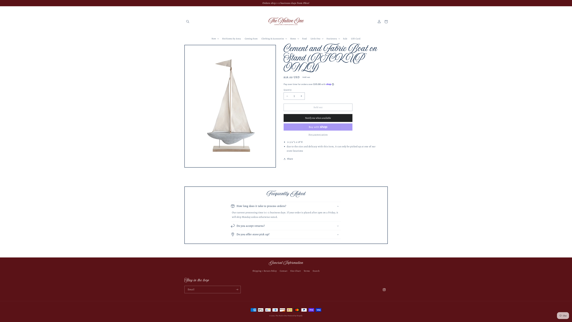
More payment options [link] (318, 134)
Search (316, 270)
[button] (187, 21)
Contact (283, 270)
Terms (307, 270)
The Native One (282, 316)
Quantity (288, 89)
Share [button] (290, 158)
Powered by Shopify (295, 316)
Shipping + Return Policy (264, 270)
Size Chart (295, 270)
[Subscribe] (237, 289)
